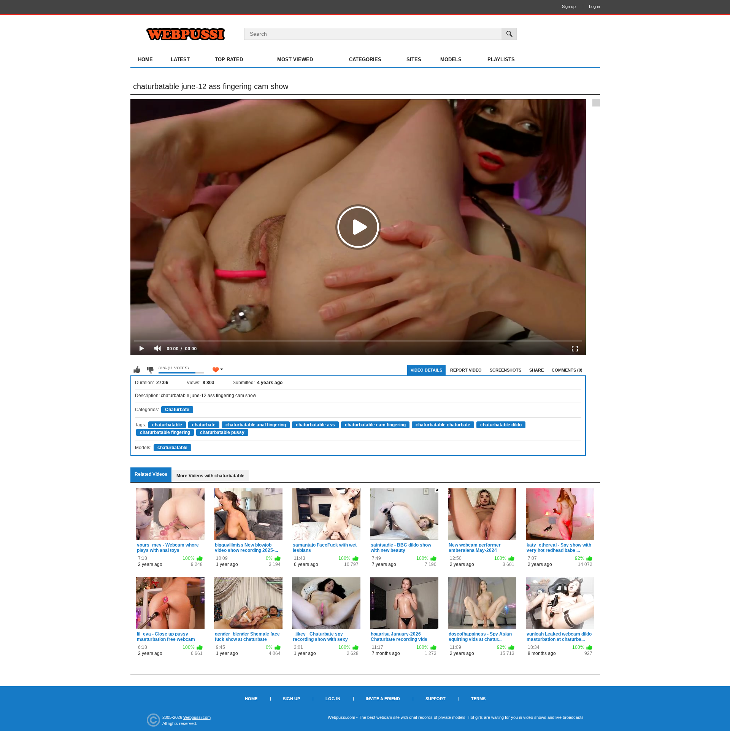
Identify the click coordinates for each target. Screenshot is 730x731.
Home (145, 59)
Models (451, 59)
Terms (478, 698)
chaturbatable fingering (165, 432)
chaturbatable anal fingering (255, 424)
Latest (180, 59)
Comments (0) (567, 370)
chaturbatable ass (315, 424)
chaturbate (204, 424)
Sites (413, 59)
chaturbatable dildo (501, 424)
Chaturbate (177, 409)
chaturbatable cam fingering (375, 424)
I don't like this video (149, 369)
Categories (365, 59)
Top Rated (229, 59)
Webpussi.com (197, 717)
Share (536, 370)
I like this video (136, 369)
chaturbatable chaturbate (443, 424)
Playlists (501, 59)
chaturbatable (167, 424)
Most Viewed (295, 59)
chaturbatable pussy (222, 432)
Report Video (466, 370)
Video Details (426, 370)
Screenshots (505, 370)
